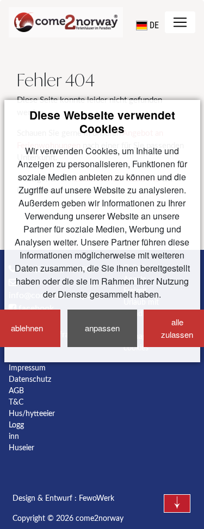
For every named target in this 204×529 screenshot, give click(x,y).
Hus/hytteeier (32, 414)
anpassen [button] (102, 327)
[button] (147, 25)
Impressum (27, 368)
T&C (16, 402)
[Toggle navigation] (180, 22)
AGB (16, 391)
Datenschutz (30, 379)
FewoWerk (96, 498)
